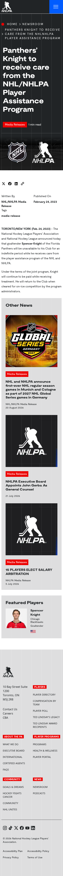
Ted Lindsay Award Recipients (45, 725)
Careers (8, 713)
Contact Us (10, 709)
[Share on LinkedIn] (16, 184)
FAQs (6, 769)
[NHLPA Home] (7, 6)
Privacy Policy (11, 857)
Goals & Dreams (13, 787)
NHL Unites (16, 809)
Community (10, 803)
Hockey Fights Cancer (12, 795)
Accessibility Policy (38, 851)
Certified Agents (14, 763)
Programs (39, 744)
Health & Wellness (45, 750)
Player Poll (40, 710)
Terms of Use (34, 857)
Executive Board (13, 750)
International (12, 757)
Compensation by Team (44, 702)
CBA (5, 718)
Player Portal (46, 757)
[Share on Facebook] (10, 184)
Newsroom (33, 24)
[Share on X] (3, 184)
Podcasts (39, 793)
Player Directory (44, 694)
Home (12, 24)
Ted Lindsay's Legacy (46, 717)
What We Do (10, 744)
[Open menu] (56, 7)
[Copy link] (22, 184)
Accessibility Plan (13, 851)
